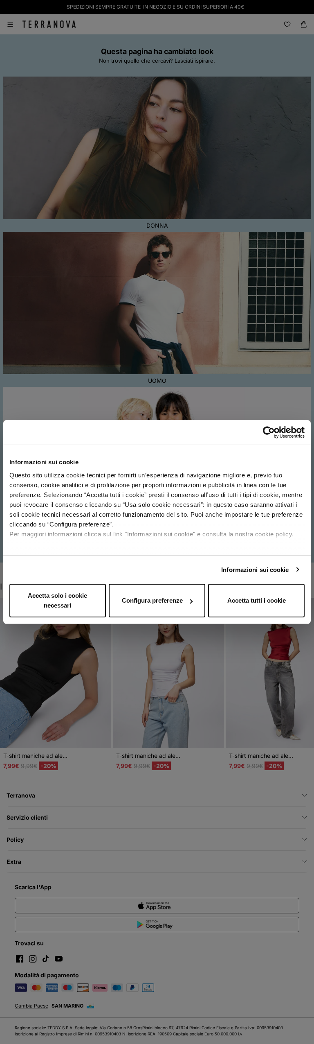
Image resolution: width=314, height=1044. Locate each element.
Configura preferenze (152, 600)
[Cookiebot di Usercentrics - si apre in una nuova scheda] (269, 432)
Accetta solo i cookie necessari (57, 600)
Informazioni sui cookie (255, 569)
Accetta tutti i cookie (256, 600)
